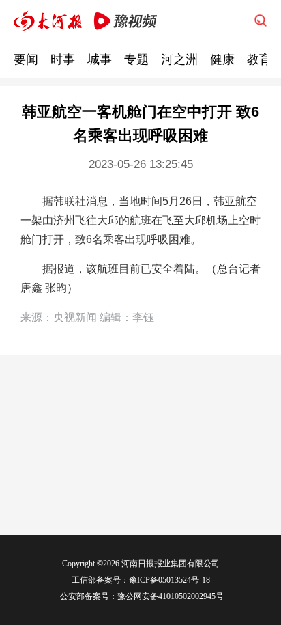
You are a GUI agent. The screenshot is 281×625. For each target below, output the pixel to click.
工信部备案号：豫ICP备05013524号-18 (141, 580)
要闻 (26, 59)
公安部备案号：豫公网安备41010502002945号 (141, 596)
